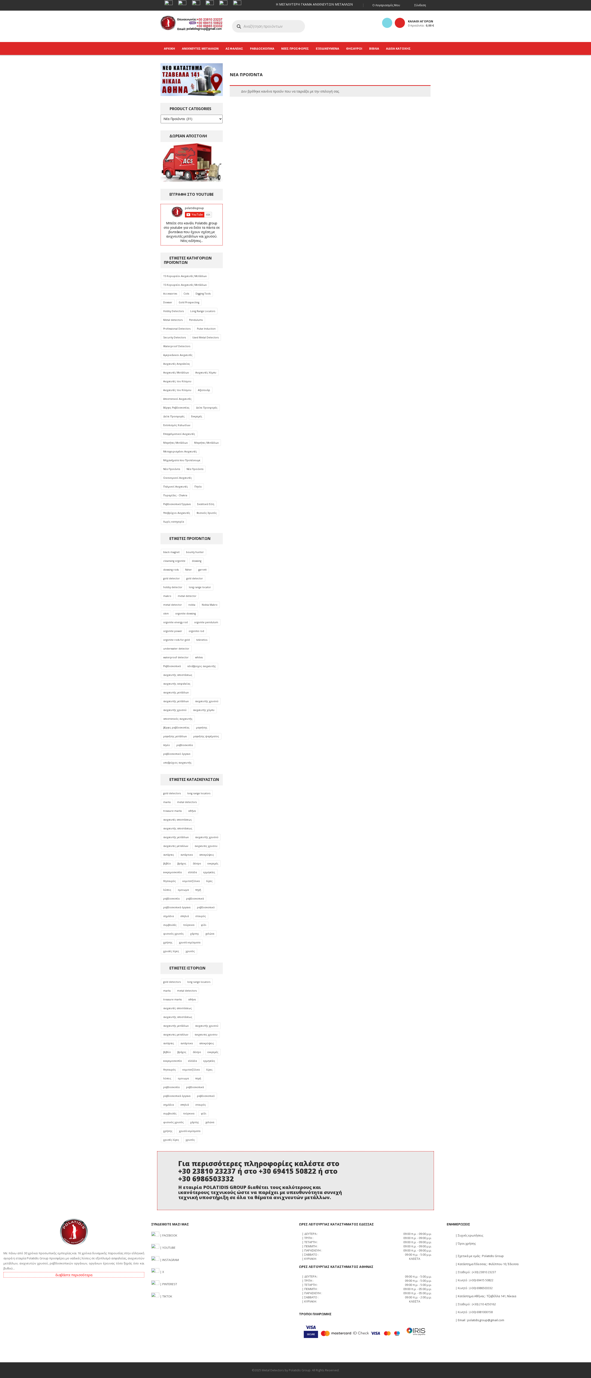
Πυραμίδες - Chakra (175, 495)
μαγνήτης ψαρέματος (206, 736)
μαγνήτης (201, 727)
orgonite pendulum (206, 622)
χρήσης (167, 942)
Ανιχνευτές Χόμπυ (205, 372)
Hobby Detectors (173, 311)
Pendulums (196, 320)
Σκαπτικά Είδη (205, 504)
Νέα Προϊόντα (171, 469)
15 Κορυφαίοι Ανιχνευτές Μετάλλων (185, 276)
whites (199, 657)
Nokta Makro (209, 604)
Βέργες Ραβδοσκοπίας (176, 407)
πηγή (198, 889)
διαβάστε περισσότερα (73, 1275)
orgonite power (172, 631)
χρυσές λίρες (171, 951)
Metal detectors (173, 320)
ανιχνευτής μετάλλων (176, 692)
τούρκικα (188, 925)
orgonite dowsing (185, 613)
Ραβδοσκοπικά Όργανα (177, 504)
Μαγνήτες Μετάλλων (175, 442)
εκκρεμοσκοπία (172, 872)
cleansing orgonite (174, 561)
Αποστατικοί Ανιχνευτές (177, 398)
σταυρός (200, 916)
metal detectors (187, 802)
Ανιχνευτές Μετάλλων (176, 372)
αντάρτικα (187, 854)
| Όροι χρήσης (465, 1243)
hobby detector (172, 587)
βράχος (181, 863)
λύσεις (167, 889)
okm (166, 613)
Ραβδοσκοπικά (172, 666)
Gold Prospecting (189, 302)
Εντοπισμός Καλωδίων (176, 425)
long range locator (200, 587)
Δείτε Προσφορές (206, 407)
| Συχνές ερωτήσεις (469, 1235)
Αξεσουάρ (204, 390)
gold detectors (172, 793)
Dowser (167, 302)
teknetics (201, 639)
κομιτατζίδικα (191, 881)
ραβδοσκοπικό (206, 907)
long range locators (198, 793)
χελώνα (209, 933)
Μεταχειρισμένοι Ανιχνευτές (180, 451)
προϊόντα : (421, 25)
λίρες (209, 881)
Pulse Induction (206, 328)
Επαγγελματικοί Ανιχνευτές (179, 434)
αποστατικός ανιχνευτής (178, 718)
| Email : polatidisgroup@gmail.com (479, 1320)
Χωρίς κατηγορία (173, 521)
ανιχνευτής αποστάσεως (177, 675)
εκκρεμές (213, 863)
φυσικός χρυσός (173, 933)
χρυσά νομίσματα (189, 942)
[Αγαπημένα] (387, 23)
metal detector (187, 596)
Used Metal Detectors (205, 337)
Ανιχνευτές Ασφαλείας (176, 363)
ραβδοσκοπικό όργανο (176, 753)
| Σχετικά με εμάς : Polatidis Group (479, 1256)
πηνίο (166, 745)
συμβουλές (170, 925)
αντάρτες (168, 854)
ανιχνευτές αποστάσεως (177, 819)
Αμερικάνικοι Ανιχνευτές (178, 355)
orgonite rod (196, 631)
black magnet (171, 552)
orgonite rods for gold (176, 639)
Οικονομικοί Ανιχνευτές (177, 477)
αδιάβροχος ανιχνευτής (201, 666)
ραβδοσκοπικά (195, 898)
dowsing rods (171, 569)
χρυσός (190, 951)
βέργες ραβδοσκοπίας (176, 727)
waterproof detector (176, 657)
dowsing (196, 561)
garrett (202, 569)
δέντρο (197, 863)
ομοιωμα (183, 889)
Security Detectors (174, 337)
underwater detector (176, 648)
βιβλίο (167, 863)
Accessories (170, 293)
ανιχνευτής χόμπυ (203, 710)
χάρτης (194, 933)
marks (167, 802)
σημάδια (168, 916)
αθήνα (192, 810)
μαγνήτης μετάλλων (175, 736)
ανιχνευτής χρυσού (206, 701)
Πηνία (198, 486)
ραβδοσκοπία (184, 745)
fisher (188, 569)
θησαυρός (169, 881)
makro (167, 596)
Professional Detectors (176, 328)
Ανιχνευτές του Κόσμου (177, 381)
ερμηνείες (209, 872)
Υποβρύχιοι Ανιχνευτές (176, 512)
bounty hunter (195, 552)
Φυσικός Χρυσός (207, 512)
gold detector (171, 578)
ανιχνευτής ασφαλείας (176, 683)
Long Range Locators (202, 311)
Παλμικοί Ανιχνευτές (175, 486)
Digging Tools (203, 293)
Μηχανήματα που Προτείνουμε (181, 460)
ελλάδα (192, 872)
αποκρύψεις (206, 854)
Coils (186, 293)
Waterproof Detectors (176, 346)
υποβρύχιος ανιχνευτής (177, 762)
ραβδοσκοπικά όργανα (176, 907)
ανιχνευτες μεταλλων (175, 846)
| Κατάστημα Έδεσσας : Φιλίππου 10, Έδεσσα (487, 1264)
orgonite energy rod (175, 622)
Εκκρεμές (196, 416)
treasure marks (172, 810)
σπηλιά (184, 916)
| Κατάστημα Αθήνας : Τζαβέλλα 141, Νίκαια (485, 1296)
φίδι (203, 925)
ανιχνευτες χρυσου (206, 846)
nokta (191, 604)
